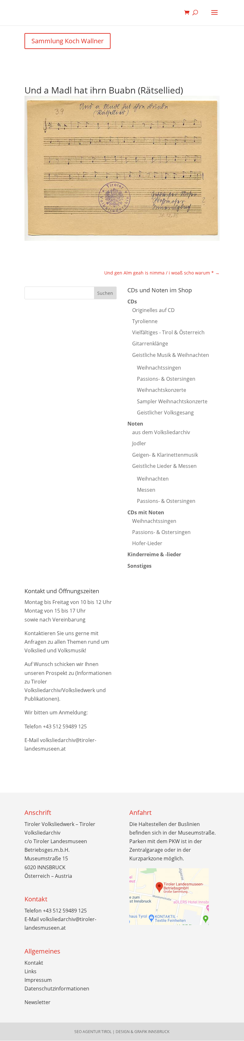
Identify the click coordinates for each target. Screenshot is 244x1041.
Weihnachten (153, 478)
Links (30, 971)
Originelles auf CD (153, 310)
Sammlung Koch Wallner (67, 41)
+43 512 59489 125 (65, 726)
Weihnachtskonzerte (161, 389)
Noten (135, 423)
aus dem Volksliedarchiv (161, 432)
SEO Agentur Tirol (93, 1031)
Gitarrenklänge (150, 343)
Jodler (139, 443)
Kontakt (33, 962)
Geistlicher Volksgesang (165, 412)
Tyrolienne (145, 321)
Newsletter (37, 1002)
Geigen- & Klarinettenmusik (165, 454)
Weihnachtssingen (159, 367)
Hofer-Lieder (147, 543)
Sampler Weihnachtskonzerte (172, 401)
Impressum (38, 979)
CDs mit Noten (145, 512)
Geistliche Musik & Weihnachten (170, 354)
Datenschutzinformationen (56, 988)
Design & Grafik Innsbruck (142, 1031)
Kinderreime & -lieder (154, 554)
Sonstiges (139, 565)
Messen (146, 489)
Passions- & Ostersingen (166, 378)
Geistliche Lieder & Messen (164, 465)
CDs (132, 301)
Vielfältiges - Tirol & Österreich (168, 332)
